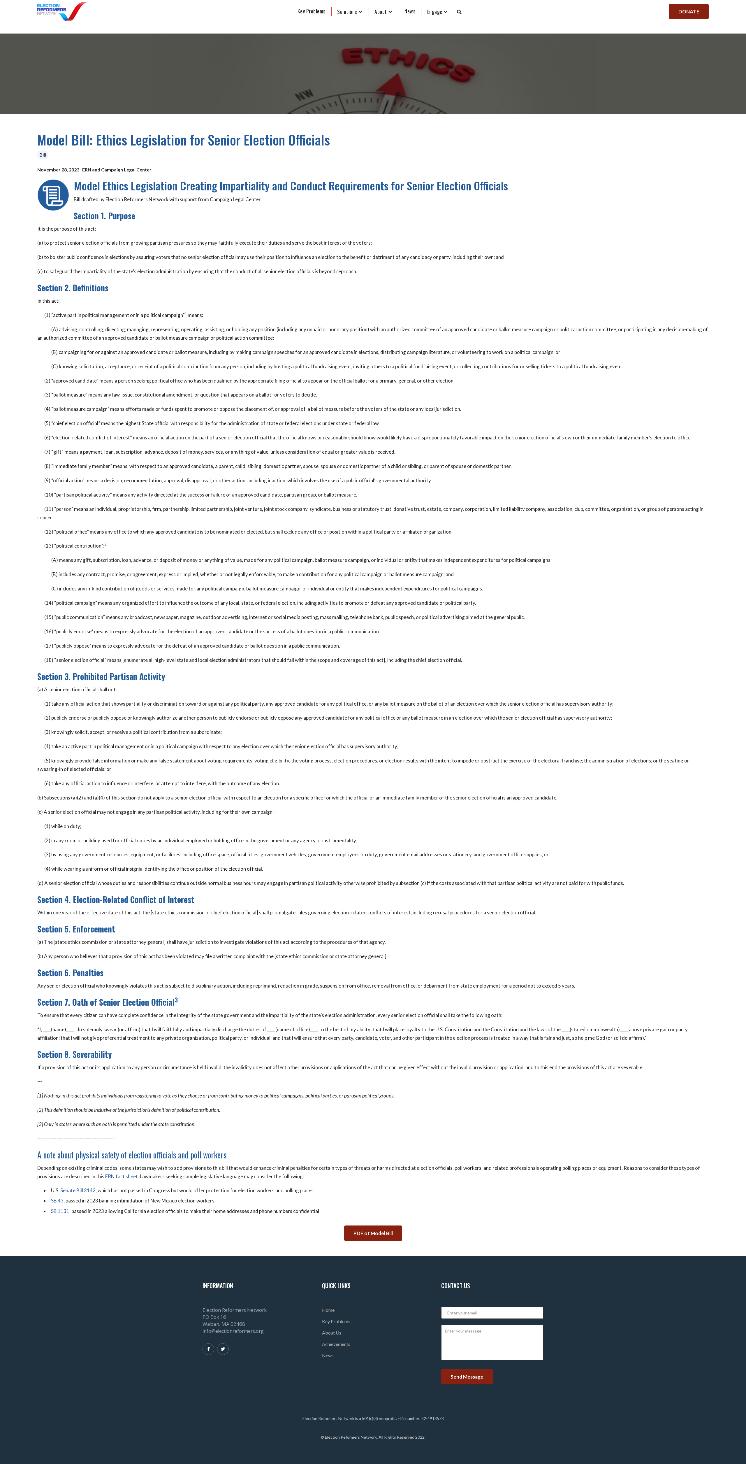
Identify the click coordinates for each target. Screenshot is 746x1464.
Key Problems (312, 11)
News (328, 1355)
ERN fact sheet (121, 1176)
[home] (62, 11)
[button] (350, 11)
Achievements (336, 1344)
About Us (331, 1332)
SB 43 (57, 1201)
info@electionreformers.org (233, 1331)
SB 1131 (60, 1211)
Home (328, 1310)
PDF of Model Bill (373, 1233)
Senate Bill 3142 (78, 1190)
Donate (688, 11)
